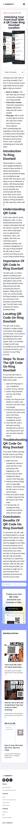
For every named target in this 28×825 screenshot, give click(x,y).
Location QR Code (15, 13)
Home (5, 13)
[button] (24, 4)
